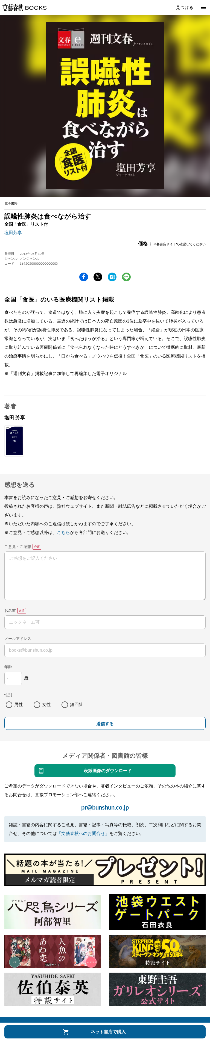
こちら (63, 532)
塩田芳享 (13, 233)
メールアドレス (17, 639)
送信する (105, 723)
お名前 (10, 611)
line (126, 277)
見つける (184, 7)
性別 (8, 695)
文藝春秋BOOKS (24, 7)
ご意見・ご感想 (17, 547)
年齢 (8, 667)
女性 (46, 704)
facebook (83, 277)
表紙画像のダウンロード (108, 771)
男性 (18, 704)
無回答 (76, 704)
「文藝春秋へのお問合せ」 (83, 833)
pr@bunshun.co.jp (105, 808)
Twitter (98, 277)
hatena (112, 277)
